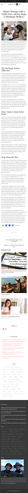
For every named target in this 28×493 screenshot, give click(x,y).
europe (4, 374)
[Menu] (2, 4)
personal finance (6, 386)
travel (21, 391)
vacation (5, 396)
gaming (21, 376)
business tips (14, 369)
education (4, 434)
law (16, 381)
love (8, 384)
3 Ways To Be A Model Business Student (10, 316)
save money (4, 448)
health (4, 379)
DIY (19, 431)
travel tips (4, 453)
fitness (10, 376)
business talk (6, 369)
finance (19, 374)
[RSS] (15, 1)
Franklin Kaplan (10, 19)
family (9, 374)
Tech (13, 391)
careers (20, 369)
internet (5, 381)
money (12, 384)
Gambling (16, 376)
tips (17, 391)
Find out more (12, 483)
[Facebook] (13, 1)
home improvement (15, 379)
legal (4, 384)
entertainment (11, 434)
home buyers (15, 41)
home (9, 379)
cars (16, 431)
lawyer (20, 381)
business (16, 429)
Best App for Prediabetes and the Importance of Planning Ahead (14, 423)
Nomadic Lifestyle (5, 294)
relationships (21, 446)
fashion (14, 374)
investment (11, 381)
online (17, 384)
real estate (14, 386)
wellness (10, 396)
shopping (10, 448)
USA (9, 453)
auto (6, 429)
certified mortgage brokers (13, 84)
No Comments (19, 19)
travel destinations (14, 451)
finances (5, 376)
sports (4, 391)
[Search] (27, 1)
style (9, 391)
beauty (11, 429)
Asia (3, 429)
